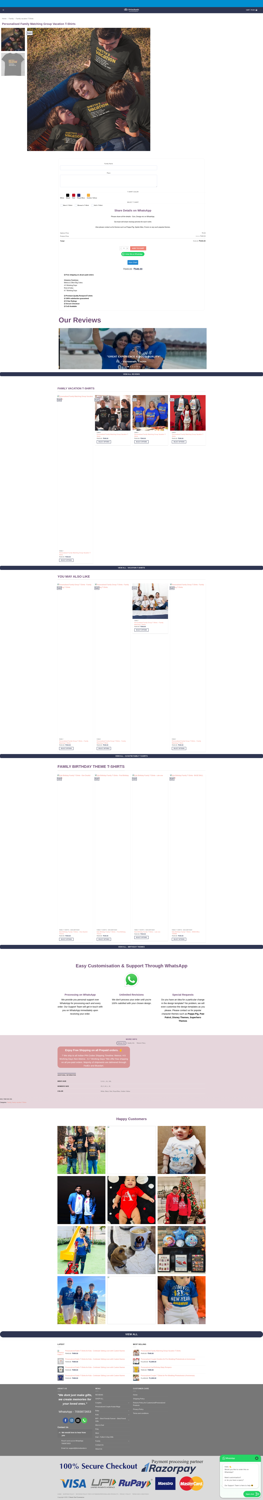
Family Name (108, 163)
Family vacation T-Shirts (24, 19)
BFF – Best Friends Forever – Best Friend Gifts (110, 1420)
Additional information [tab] (67, 1075)
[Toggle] (60, 1432)
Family (11, 19)
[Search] (260, 10)
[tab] (121, 1043)
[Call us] (84, 1420)
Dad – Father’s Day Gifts (104, 1437)
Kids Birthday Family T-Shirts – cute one (147, 932)
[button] (3, 10)
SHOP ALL (99, 1399)
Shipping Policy (139, 1399)
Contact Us (99, 1445)
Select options (66, 560)
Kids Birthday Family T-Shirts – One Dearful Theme (73, 933)
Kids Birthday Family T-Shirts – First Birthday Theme (111, 933)
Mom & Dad (99, 1425)
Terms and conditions (141, 1413)
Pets (97, 1429)
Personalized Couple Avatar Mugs (107, 1407)
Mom (97, 1433)
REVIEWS (99, 1395)
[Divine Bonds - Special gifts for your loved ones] (131, 10)
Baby (97, 1411)
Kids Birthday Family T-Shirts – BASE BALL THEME (186, 933)
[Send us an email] (78, 1420)
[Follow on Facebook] (65, 1420)
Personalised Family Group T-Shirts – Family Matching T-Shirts (73, 742)
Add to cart (138, 248)
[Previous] (32, 89)
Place (108, 173)
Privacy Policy (138, 1409)
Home (4, 19)
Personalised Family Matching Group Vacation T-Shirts (75, 554)
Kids (97, 1415)
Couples (98, 1403)
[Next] (145, 89)
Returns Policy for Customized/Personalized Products (149, 1404)
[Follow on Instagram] (72, 1420)
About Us (98, 1449)
